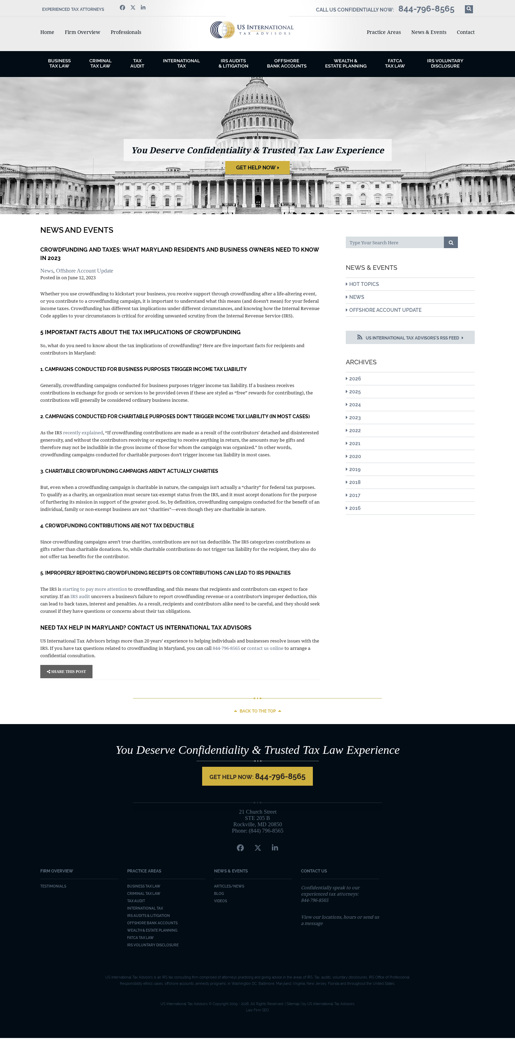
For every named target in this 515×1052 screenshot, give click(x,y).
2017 (354, 495)
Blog (219, 894)
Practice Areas (384, 32)
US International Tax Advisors (258, 29)
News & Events (428, 32)
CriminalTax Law (100, 63)
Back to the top (258, 711)
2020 (355, 456)
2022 (355, 430)
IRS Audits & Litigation (148, 916)
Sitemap (293, 1004)
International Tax (181, 63)
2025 (355, 391)
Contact (466, 32)
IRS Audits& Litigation (233, 63)
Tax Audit (137, 63)
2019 (354, 469)
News (46, 271)
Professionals (126, 32)
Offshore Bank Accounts (287, 63)
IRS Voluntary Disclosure (445, 63)
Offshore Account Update (84, 271)
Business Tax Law (143, 886)
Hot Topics (364, 284)
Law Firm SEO (257, 1010)
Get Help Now (256, 167)
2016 (355, 508)
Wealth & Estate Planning (345, 63)
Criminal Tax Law (143, 894)
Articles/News (229, 886)
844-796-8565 (226, 648)
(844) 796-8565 (266, 831)
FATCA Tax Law (395, 63)
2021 (354, 443)
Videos (220, 901)
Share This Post (68, 671)
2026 (355, 378)
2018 (354, 482)
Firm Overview (82, 32)
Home (47, 32)
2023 (355, 417)
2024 (355, 404)
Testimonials (53, 886)
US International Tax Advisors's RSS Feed (412, 338)
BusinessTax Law (59, 63)
